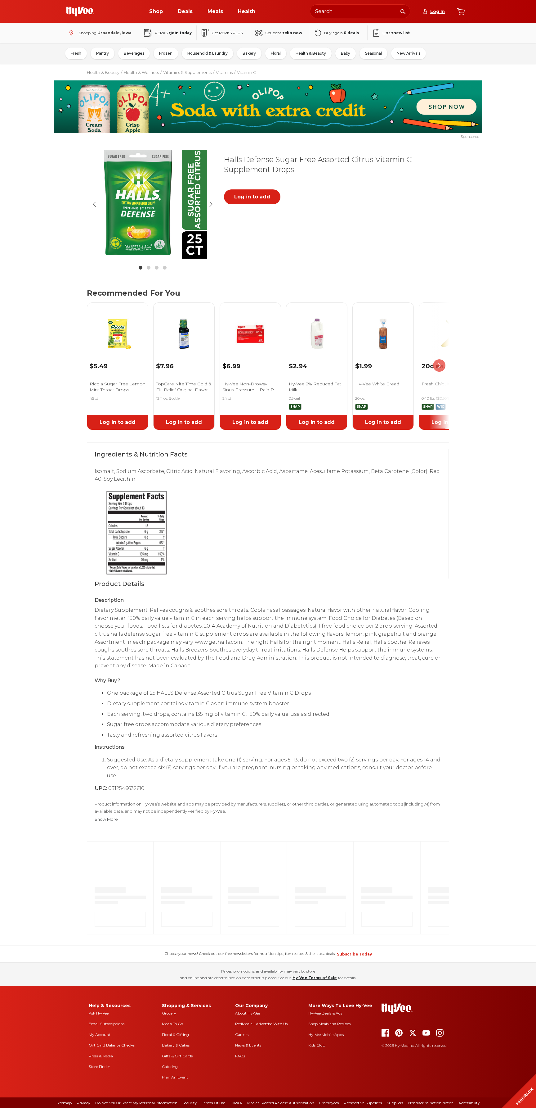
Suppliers (395, 1103)
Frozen (165, 53)
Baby (345, 53)
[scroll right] (439, 365)
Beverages (134, 53)
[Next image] (211, 204)
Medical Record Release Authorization (280, 1103)
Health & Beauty (311, 53)
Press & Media (101, 1056)
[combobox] (360, 11)
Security (189, 1103)
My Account (99, 1034)
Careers (241, 1034)
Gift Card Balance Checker (112, 1045)
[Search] (402, 11)
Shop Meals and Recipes (329, 1023)
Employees (329, 1103)
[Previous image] (94, 204)
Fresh (76, 53)
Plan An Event (175, 1077)
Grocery (169, 1013)
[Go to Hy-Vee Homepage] (80, 11)
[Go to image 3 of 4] (157, 267)
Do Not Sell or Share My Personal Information (136, 1103)
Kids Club (316, 1045)
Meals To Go (172, 1023)
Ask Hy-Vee (99, 1013)
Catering (170, 1066)
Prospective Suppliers (363, 1103)
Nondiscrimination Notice (430, 1103)
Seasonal (373, 53)
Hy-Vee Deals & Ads (325, 1013)
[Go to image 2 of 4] (149, 267)
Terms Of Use (214, 1103)
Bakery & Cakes (176, 1045)
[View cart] (461, 11)
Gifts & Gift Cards (177, 1056)
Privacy (83, 1103)
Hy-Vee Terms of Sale (315, 977)
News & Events (248, 1045)
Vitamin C (246, 72)
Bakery (249, 53)
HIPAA (236, 1103)
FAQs (240, 1056)
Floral (276, 53)
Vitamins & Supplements (187, 72)
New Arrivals (408, 53)
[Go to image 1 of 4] (140, 267)
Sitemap (64, 1103)
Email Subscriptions (106, 1023)
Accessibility (469, 1103)
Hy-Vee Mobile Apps (326, 1034)
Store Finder (99, 1066)
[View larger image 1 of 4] (152, 204)
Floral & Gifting (175, 1034)
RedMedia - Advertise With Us (261, 1023)
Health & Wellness (141, 72)
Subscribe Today (354, 954)
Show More (106, 819)
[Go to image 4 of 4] (165, 267)
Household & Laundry (207, 53)
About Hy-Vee (247, 1013)
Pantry (102, 53)
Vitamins (224, 72)
